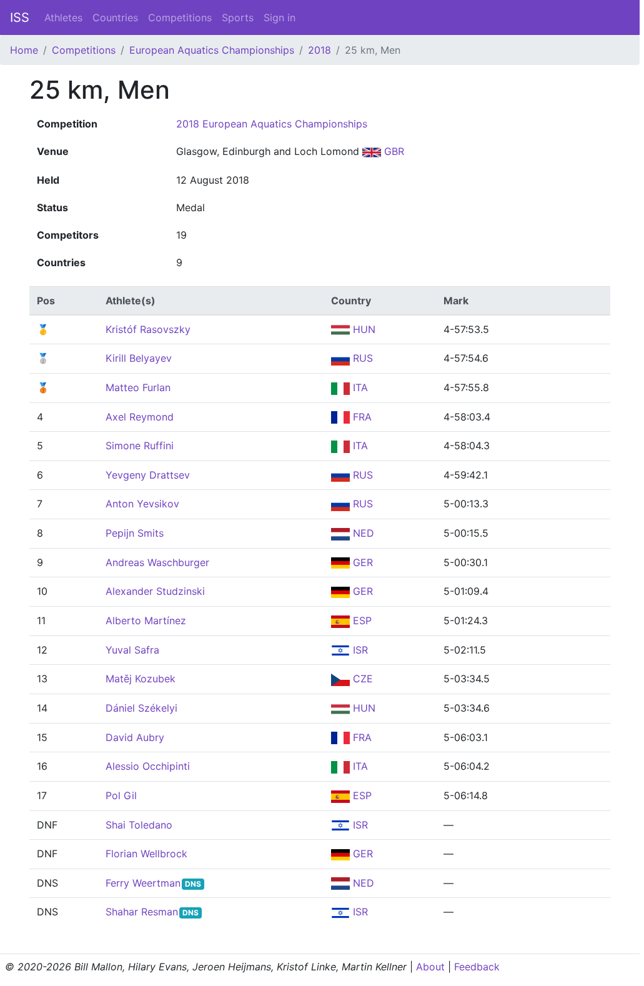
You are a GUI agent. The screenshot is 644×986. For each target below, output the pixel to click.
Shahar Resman (142, 911)
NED (362, 533)
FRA (361, 417)
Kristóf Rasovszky (148, 329)
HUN (362, 329)
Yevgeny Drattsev (148, 475)
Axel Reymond (140, 417)
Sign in (279, 17)
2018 (319, 50)
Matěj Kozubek (141, 678)
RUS (361, 358)
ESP (361, 620)
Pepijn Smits (135, 533)
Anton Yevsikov (142, 503)
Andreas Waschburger (157, 562)
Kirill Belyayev (139, 358)
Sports (238, 17)
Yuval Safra (132, 650)
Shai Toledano (139, 825)
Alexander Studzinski (155, 591)
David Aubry (135, 737)
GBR (392, 151)
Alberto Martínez (146, 620)
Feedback (477, 966)
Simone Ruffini (140, 445)
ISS (19, 17)
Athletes (63, 17)
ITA (359, 387)
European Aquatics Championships (211, 50)
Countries (115, 17)
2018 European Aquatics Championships (271, 123)
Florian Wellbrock (146, 853)
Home (24, 50)
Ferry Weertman (143, 883)
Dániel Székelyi (141, 708)
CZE (361, 678)
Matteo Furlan (138, 387)
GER (361, 562)
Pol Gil (121, 795)
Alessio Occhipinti (148, 766)
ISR (359, 650)
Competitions (180, 17)
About (430, 966)
